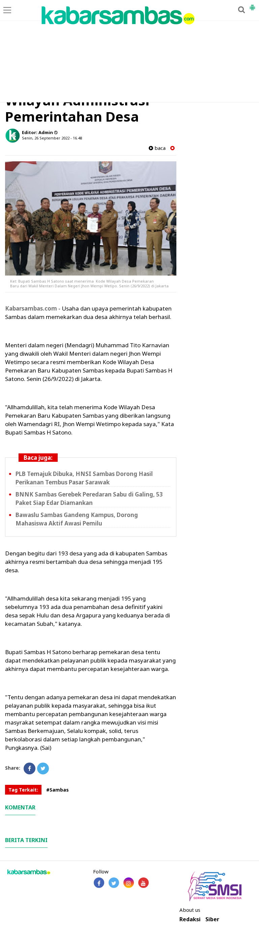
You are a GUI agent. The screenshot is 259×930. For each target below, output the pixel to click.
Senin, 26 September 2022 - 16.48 (52, 137)
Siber (212, 919)
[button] (252, 4)
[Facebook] (29, 768)
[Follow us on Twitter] (114, 883)
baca (159, 148)
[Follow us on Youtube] (143, 883)
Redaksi (190, 919)
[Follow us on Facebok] (99, 883)
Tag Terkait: (23, 790)
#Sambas (57, 790)
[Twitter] (43, 768)
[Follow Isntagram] (129, 883)
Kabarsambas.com (31, 308)
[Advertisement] (129, 51)
